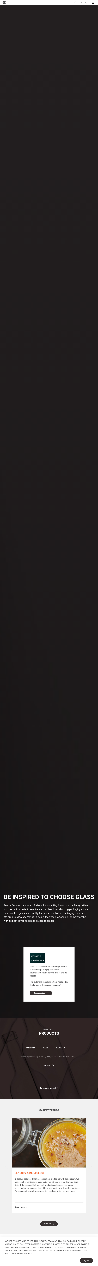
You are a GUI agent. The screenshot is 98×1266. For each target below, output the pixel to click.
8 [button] (62, 1216)
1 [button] (35, 1216)
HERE (59, 1250)
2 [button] (39, 1216)
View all (47, 1224)
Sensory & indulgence (29, 1173)
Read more (20, 1207)
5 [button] (51, 1216)
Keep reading (39, 993)
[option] (49, 1165)
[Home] (4, 2)
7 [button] (58, 1216)
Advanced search (48, 1088)
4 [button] (47, 1216)
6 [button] (54, 1216)
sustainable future (39, 973)
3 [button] (43, 1216)
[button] (93, 2)
